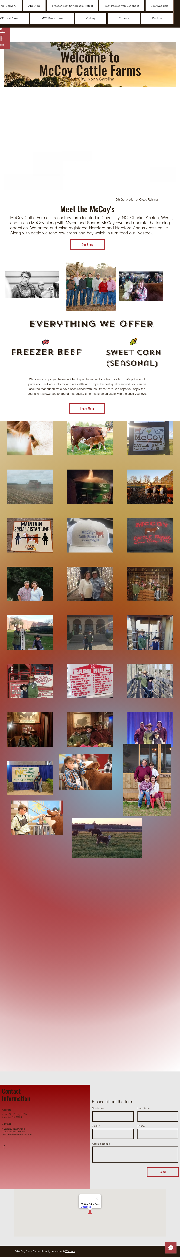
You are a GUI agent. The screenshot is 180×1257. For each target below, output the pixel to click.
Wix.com (70, 1251)
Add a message (101, 1143)
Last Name (143, 1108)
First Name (98, 1108)
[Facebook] (4, 1147)
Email (95, 1126)
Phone (141, 1126)
